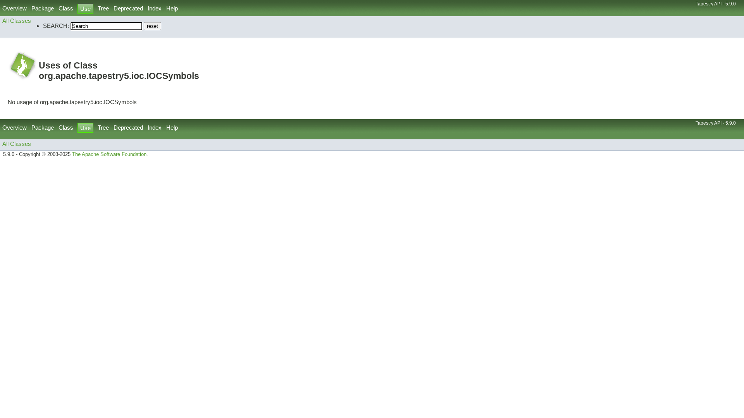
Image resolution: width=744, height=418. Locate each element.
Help (172, 8)
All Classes (16, 20)
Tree (103, 8)
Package (42, 8)
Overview (14, 8)
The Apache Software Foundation (109, 154)
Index (155, 8)
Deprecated (128, 8)
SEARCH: (56, 25)
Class (66, 8)
